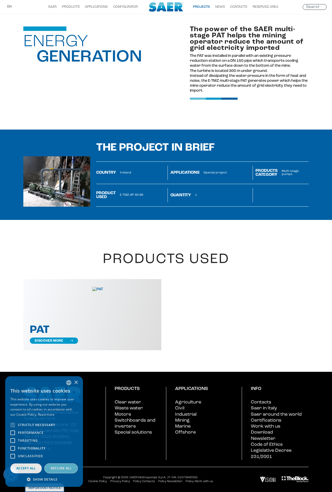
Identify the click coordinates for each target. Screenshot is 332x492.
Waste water (129, 408)
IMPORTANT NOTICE (45, 487)
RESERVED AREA (265, 7)
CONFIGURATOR (125, 7)
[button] (44, 479)
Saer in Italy (264, 408)
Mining (182, 420)
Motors (123, 414)
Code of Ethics (267, 444)
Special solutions (133, 432)
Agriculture (188, 402)
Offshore (185, 432)
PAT (40, 330)
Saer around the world (276, 414)
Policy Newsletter (170, 481)
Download (262, 432)
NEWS (220, 7)
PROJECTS (201, 7)
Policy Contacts (144, 481)
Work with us (265, 426)
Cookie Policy (97, 481)
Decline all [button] (61, 468)
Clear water (128, 402)
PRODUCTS (71, 7)
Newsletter (263, 438)
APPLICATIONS (96, 7)
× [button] (76, 383)
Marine (183, 426)
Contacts (261, 402)
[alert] (44, 431)
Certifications (266, 420)
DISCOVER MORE (49, 340)
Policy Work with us (199, 481)
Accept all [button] (26, 468)
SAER (52, 7)
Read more (46, 414)
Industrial (186, 414)
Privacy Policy (120, 481)
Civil (179, 408)
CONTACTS (238, 7)
